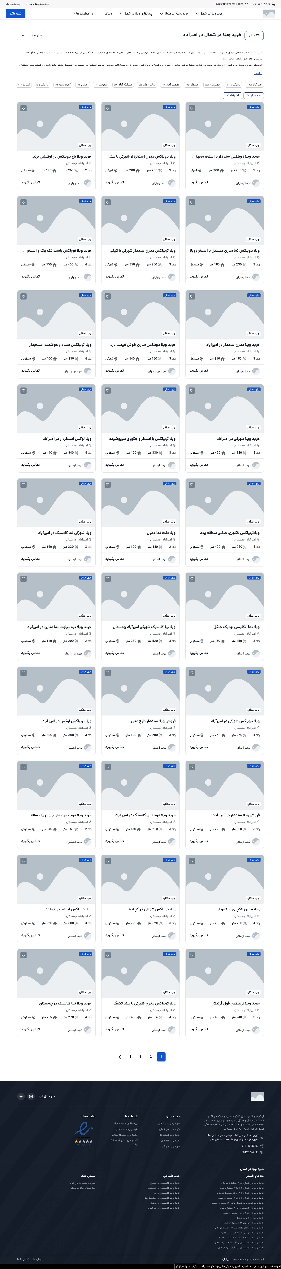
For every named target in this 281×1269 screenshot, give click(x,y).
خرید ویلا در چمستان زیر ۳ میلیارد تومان (241, 1208)
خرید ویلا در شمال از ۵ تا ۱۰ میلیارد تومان (240, 1198)
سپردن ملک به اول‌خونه (82, 1183)
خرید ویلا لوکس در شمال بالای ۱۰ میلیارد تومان (237, 1203)
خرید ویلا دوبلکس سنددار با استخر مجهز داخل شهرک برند (228, 156)
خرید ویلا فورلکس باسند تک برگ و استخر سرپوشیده (59, 250)
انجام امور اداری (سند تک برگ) (124, 1142)
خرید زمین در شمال (176, 13)
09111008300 (249, 1146)
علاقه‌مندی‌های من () (37, 4)
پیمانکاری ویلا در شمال (138, 13)
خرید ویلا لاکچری (170, 1141)
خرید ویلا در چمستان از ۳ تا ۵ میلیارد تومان (239, 1243)
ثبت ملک (15, 13)
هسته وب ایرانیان (232, 1259)
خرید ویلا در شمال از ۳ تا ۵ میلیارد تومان (240, 1193)
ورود (17, 4)
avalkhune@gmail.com (229, 4)
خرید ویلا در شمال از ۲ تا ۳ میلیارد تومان (241, 1188)
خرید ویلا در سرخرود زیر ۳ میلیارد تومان (241, 1238)
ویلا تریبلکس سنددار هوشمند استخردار (60, 345)
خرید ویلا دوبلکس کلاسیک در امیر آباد (145, 815)
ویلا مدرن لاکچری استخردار (238, 909)
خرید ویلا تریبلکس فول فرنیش (236, 1003)
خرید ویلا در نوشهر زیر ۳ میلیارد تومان (242, 1233)
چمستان (255, 95)
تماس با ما (23, 1259)
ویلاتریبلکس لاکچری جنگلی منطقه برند (230, 533)
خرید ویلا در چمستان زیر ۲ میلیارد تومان (241, 1247)
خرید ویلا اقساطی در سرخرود (164, 1208)
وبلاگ (108, 13)
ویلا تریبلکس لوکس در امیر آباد (67, 721)
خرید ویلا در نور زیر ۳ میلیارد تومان (244, 1223)
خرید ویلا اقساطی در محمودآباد (162, 1198)
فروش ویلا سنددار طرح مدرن (152, 721)
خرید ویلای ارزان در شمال (250, 1218)
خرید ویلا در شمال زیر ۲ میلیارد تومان (242, 1183)
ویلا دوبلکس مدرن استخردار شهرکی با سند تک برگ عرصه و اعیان (142, 156)
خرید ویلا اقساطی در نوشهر (165, 1203)
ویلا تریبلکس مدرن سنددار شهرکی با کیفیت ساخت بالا (141, 250)
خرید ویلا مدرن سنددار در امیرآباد (233, 345)
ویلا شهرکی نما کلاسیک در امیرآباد (65, 533)
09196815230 (261, 4)
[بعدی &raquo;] (119, 1057)
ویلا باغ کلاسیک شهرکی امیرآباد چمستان (144, 627)
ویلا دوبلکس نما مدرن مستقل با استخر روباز (225, 250)
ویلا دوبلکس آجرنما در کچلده (68, 909)
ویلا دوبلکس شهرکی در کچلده (152, 909)
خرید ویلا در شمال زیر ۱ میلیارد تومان (243, 1213)
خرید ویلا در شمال (211, 13)
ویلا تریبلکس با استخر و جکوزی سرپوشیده (142, 439)
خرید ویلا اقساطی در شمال (165, 1183)
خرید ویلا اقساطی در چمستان (163, 1188)
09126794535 (250, 1152)
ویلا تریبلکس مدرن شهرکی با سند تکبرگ (145, 1003)
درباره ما (37, 1259)
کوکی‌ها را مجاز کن (186, 1266)
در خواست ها (84, 13)
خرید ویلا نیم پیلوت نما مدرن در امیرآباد (59, 627)
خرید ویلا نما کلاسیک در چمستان (65, 1003)
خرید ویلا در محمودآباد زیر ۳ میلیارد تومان (239, 1228)
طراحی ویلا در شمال (127, 1129)
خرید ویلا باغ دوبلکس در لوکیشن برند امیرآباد (62, 156)
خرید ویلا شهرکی (171, 1146)
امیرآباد (234, 95)
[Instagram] (21, 1096)
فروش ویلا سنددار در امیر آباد (236, 815)
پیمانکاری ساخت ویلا (126, 1123)
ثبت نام (10, 4)
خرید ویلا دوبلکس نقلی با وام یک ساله (61, 815)
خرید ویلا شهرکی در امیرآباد (238, 439)
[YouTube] (31, 1096)
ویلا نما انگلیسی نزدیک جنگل (237, 627)
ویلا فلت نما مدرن (161, 533)
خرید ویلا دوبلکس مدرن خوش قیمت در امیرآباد (144, 345)
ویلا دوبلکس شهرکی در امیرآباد (235, 721)
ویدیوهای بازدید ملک (83, 1188)
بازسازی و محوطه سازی (125, 1135)
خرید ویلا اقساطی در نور (166, 1193)
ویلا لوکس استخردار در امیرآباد (67, 439)
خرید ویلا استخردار (169, 1135)
